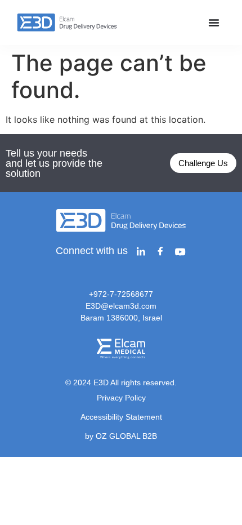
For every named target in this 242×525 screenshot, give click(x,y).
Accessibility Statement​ (121, 416)
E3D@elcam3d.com (121, 305)
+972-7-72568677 (121, 294)
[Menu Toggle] (213, 22)
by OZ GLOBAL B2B (121, 436)
